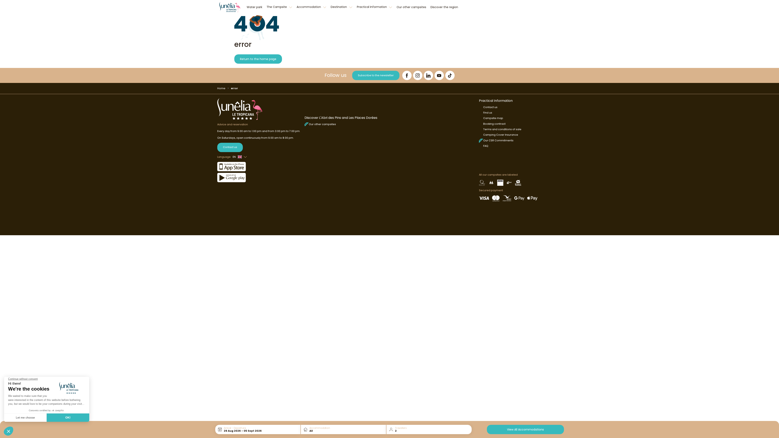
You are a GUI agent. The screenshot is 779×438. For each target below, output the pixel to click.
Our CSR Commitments (498, 140)
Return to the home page (258, 59)
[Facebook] (407, 75)
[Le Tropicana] (229, 7)
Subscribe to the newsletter (376, 75)
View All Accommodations (525, 429)
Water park (254, 7)
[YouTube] (439, 75)
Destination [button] (339, 7)
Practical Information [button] (372, 7)
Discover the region (444, 7)
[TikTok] (450, 75)
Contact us (230, 147)
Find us (487, 112)
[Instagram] (417, 75)
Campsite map (493, 118)
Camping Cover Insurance (500, 134)
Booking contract (494, 124)
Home (221, 88)
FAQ (485, 146)
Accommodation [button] (309, 7)
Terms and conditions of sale (502, 129)
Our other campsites (411, 7)
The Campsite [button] (277, 7)
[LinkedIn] (428, 75)
